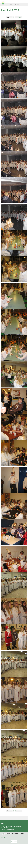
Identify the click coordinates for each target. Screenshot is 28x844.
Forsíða (3, 4)
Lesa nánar (3, 837)
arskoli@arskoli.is (10, 829)
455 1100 (6, 828)
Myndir (7, 4)
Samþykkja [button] (14, 841)
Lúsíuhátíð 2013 (17, 4)
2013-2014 (11, 4)
